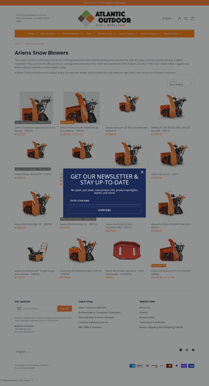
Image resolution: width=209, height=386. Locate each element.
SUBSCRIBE (104, 210)
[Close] (142, 172)
